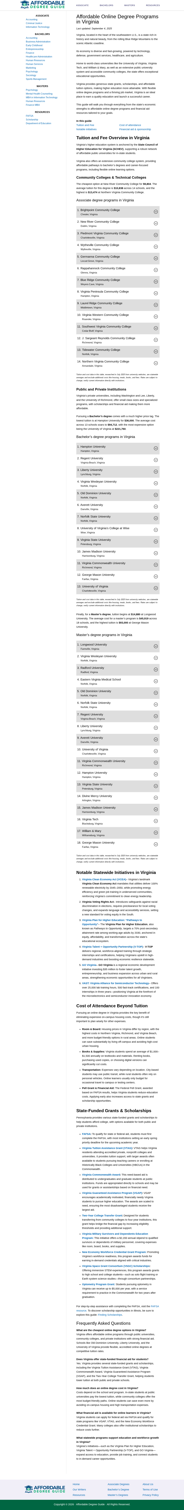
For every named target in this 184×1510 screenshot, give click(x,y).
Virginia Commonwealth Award (101, 1174)
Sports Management (36, 79)
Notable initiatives (86, 129)
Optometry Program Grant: (98, 1284)
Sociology (31, 75)
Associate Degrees (118, 1484)
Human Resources (35, 60)
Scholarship (32, 119)
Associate (42, 16)
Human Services (34, 64)
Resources (42, 112)
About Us (148, 1484)
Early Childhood (34, 45)
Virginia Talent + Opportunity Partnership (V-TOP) (112, 946)
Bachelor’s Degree (118, 1489)
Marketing (31, 68)
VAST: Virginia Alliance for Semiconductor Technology (115, 983)
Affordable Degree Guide (42, 5)
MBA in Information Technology (41, 97)
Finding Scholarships (110, 1314)
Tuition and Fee (85, 125)
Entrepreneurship (35, 49)
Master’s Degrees (118, 1495)
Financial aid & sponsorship (135, 129)
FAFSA (86, 1134)
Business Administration (38, 41)
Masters (42, 86)
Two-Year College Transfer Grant (102, 1215)
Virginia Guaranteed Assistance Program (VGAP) (112, 1193)
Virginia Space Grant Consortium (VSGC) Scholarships (116, 1266)
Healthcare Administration (39, 56)
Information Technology (38, 27)
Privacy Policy (151, 1495)
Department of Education (38, 123)
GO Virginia (89, 965)
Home (76, 1484)
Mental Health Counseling (39, 93)
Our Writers (79, 1489)
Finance (30, 53)
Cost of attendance (130, 125)
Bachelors (42, 34)
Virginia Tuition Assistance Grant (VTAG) (107, 1148)
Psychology (32, 71)
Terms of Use (150, 1489)
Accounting (31, 19)
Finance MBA (33, 105)
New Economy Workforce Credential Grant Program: (114, 1252)
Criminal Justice (34, 23)
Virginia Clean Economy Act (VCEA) (104, 879)
